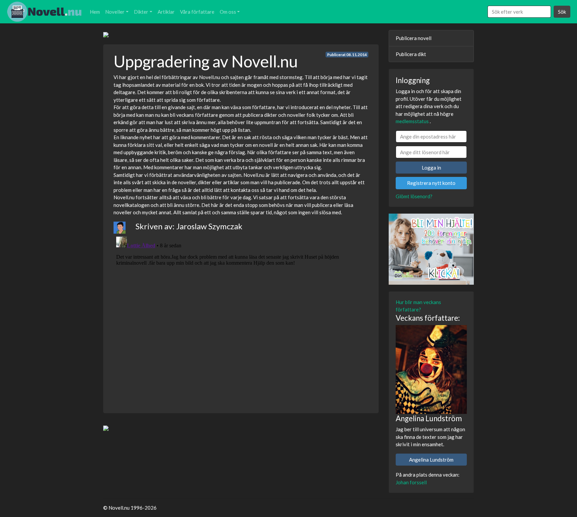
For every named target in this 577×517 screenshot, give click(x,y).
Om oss (228, 12)
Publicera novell (413, 38)
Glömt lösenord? (414, 196)
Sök (562, 12)
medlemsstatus (412, 121)
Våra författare (197, 12)
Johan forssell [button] (411, 482)
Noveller (115, 12)
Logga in (431, 168)
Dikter (141, 12)
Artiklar (166, 12)
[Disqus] (241, 317)
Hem (95, 12)
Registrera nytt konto (431, 183)
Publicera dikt (411, 54)
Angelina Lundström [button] (431, 460)
